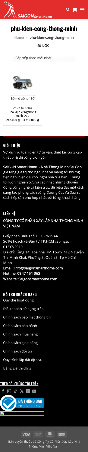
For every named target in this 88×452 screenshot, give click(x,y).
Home (19, 37)
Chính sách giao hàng (20, 342)
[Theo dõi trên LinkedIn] (28, 391)
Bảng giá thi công (17, 368)
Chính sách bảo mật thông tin (27, 317)
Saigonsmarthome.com (37, 278)
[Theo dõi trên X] (22, 391)
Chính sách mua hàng (20, 334)
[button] (67, 9)
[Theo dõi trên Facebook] (3, 391)
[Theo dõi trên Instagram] (9, 391)
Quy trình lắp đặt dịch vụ (22, 359)
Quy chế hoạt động (18, 300)
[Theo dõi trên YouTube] (34, 391)
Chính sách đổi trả (17, 351)
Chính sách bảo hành (20, 325)
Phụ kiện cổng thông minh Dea (22, 114)
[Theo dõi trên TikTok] (15, 391)
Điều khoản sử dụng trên (23, 308)
